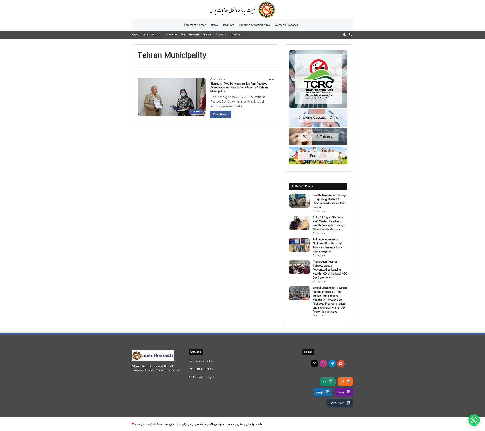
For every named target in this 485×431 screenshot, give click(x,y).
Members (194, 34)
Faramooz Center (195, 25)
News (214, 25)
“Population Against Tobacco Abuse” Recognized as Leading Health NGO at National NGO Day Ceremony (330, 270)
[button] (474, 420)
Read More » (220, 114)
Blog (183, 34)
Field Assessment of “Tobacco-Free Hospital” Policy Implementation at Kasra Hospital (328, 246)
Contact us (222, 34)
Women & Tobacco (286, 25)
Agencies (208, 34)
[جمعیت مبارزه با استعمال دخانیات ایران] (242, 10)
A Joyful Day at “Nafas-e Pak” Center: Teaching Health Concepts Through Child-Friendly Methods (328, 224)
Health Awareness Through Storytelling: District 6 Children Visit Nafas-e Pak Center (330, 201)
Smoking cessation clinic (254, 25)
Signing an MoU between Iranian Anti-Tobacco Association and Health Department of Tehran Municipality (239, 87)
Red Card (228, 25)
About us (235, 34)
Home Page (171, 34)
